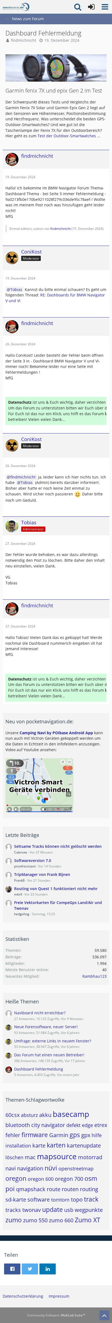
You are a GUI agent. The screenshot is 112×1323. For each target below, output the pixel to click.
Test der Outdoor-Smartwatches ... (69, 135)
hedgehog (21, 914)
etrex (100, 1125)
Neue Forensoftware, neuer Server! (46, 1026)
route (53, 1189)
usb (68, 1210)
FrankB (19, 880)
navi (10, 1168)
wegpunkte (89, 1210)
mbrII (18, 894)
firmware (34, 1134)
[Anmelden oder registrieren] (91, 6)
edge (87, 1125)
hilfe (97, 1135)
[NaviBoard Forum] (16, 6)
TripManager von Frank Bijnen (42, 874)
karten (56, 1145)
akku (45, 1115)
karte (38, 1145)
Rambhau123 (94, 976)
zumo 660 (61, 1220)
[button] (104, 6)
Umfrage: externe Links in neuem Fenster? (52, 1040)
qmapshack (30, 1189)
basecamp (71, 1114)
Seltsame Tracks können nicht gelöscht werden (58, 846)
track (91, 1199)
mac (30, 1157)
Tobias (16, 289)
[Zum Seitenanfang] (104, 1315)
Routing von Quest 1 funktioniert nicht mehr (56, 888)
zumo (13, 1219)
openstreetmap (76, 1168)
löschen (14, 1157)
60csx (12, 1115)
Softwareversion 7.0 (32, 860)
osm (91, 1178)
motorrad (90, 1157)
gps (75, 1134)
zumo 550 (35, 1220)
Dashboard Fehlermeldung (38, 1069)
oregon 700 (69, 1178)
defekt (73, 1125)
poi (10, 1188)
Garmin (58, 1135)
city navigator (48, 1125)
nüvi (51, 1168)
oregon (15, 1178)
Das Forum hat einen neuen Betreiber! (49, 1054)
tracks (13, 1210)
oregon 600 (41, 1179)
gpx (85, 1135)
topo (77, 1199)
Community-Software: (56, 1315)
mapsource (57, 1156)
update (52, 1209)
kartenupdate (84, 1145)
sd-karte (15, 1199)
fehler (12, 1135)
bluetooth (17, 1125)
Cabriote (20, 852)
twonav (31, 1210)
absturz (29, 1115)
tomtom (60, 1199)
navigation (30, 1168)
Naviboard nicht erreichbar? (40, 1012)
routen (70, 1189)
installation (18, 1145)
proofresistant (25, 866)
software (38, 1199)
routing (89, 1189)
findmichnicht (23, 40)
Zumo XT (87, 1219)
